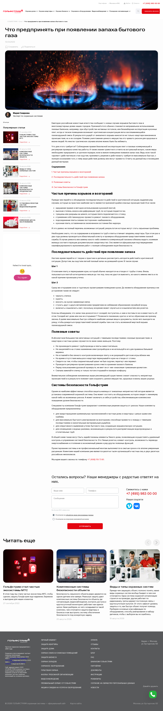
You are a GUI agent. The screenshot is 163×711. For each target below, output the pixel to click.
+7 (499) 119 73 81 (95, 459)
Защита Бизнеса (49, 657)
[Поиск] (138, 11)
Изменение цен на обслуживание (27, 221)
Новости (95, 687)
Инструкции (96, 674)
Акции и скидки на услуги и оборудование (61, 687)
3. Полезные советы (61, 182)
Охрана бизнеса (62, 11)
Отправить (85, 526)
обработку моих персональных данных (79, 515)
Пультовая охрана (49, 670)
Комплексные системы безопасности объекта (26, 154)
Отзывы (94, 644)
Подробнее (23, 142)
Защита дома (47, 648)
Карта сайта (76, 703)
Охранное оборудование (81, 11)
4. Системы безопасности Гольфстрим (70, 187)
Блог (93, 653)
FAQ (92, 657)
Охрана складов (49, 661)
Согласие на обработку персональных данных (113, 683)
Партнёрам (103, 3)
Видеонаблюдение (99, 11)
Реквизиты (96, 679)
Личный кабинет (48, 640)
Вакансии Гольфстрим (101, 661)
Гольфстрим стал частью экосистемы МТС (28, 136)
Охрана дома (30, 11)
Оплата (136, 3)
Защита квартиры (49, 644)
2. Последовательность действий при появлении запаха (78, 177)
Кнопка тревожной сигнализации (57, 674)
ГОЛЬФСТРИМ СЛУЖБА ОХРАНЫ (15, 663)
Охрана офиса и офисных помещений (59, 653)
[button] (156, 542)
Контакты (95, 648)
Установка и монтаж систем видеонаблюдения (28, 205)
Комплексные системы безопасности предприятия (26, 188)
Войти (128, 3)
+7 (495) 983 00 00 (151, 3)
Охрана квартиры (45, 11)
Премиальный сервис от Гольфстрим (58, 683)
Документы (96, 670)
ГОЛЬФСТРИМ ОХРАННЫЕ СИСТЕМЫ (16, 659)
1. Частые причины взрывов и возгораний (71, 172)
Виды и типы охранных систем (27, 170)
